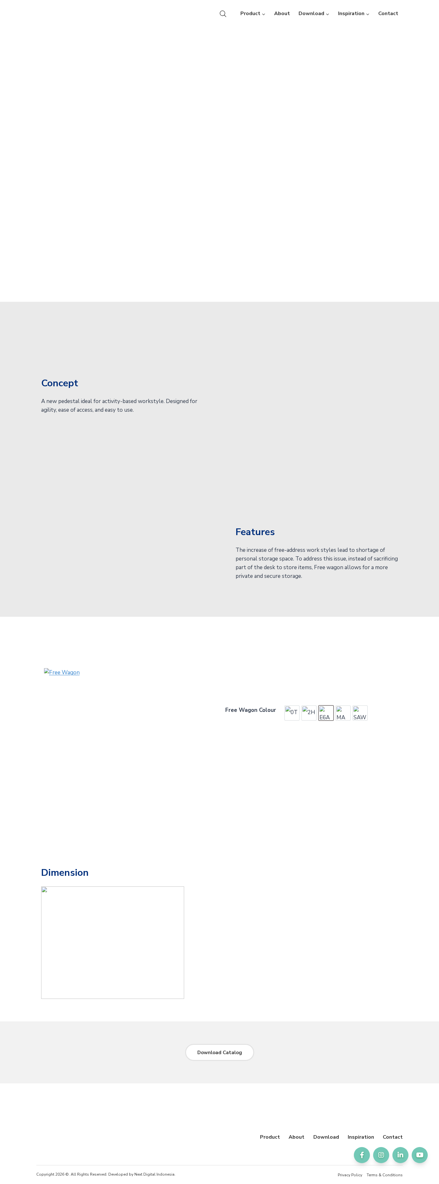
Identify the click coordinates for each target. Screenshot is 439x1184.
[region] (219, 118)
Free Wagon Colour (250, 710)
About (282, 13)
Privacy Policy (350, 1175)
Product (270, 1137)
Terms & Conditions (385, 1175)
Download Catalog (219, 1052)
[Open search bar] (223, 14)
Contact (388, 13)
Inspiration (361, 1137)
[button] (10, 118)
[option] (292, 713)
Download (326, 1137)
